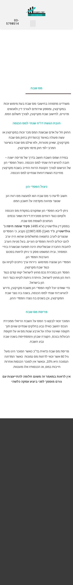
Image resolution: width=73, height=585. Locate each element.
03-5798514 (12, 22)
